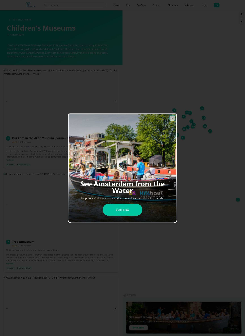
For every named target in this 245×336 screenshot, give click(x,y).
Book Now (122, 210)
